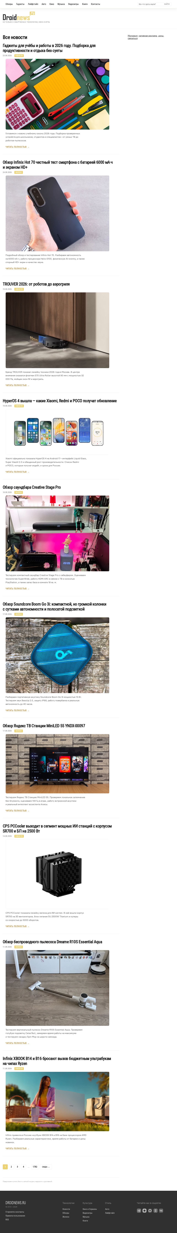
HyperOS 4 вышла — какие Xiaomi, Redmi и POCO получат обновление (60, 400)
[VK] (161, 1211)
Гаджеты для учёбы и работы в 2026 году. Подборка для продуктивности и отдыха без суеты (49, 48)
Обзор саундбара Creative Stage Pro (32, 487)
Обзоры (9, 4)
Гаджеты (20, 4)
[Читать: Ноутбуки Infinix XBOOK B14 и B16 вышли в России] (56, 1101)
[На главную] (26, 16)
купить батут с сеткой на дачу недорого (27, 1181)
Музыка (61, 4)
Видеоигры (73, 4)
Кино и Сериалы (90, 1209)
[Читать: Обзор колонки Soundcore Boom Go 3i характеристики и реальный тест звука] (56, 655)
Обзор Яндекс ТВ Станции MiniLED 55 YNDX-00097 (44, 725)
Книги (85, 4)
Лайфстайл (33, 4)
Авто (44, 4)
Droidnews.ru (16, 1202)
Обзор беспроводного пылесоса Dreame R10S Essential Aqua (52, 941)
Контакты (95, 4)
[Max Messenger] (150, 1211)
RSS (7, 1219)
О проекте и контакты (15, 1212)
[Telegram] (139, 1211)
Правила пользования (15, 1215)
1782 (35, 1166)
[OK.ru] (155, 1211)
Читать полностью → (17, 147)
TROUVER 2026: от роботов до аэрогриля (36, 284)
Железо (18, 172)
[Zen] (144, 1211)
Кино (52, 4)
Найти (167, 4)
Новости (19, 56)
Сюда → (46, 1167)
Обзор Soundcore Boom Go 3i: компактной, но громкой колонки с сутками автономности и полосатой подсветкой (54, 606)
